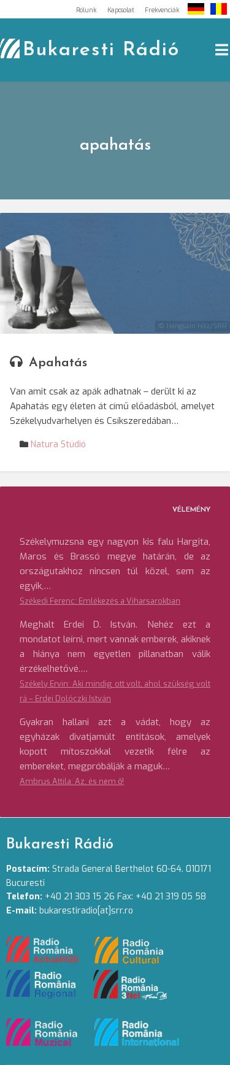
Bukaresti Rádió (101, 50)
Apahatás (58, 362)
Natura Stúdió (58, 444)
